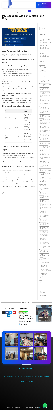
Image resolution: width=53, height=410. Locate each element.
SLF (40, 282)
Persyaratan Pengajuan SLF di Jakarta (43, 276)
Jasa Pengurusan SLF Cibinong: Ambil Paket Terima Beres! (44, 49)
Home (5, 12)
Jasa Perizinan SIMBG (44, 251)
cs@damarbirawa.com (28, 379)
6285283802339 (29, 381)
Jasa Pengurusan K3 (44, 87)
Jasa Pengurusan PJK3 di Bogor (15, 51)
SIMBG (40, 280)
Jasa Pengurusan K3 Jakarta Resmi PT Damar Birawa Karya (44, 39)
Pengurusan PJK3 (43, 269)
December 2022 (42, 67)
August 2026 (42, 65)
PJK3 (18, 55)
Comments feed (42, 294)
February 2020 (42, 71)
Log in (40, 291)
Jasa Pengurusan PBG (44, 91)
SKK (40, 281)
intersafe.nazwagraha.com (10, 90)
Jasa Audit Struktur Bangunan (23, 54)
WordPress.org (42, 295)
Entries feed (42, 292)
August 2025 (42, 66)
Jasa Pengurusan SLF (44, 181)
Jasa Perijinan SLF (43, 242)
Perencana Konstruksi (45, 270)
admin (13, 54)
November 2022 (42, 69)
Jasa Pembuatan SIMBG (44, 83)
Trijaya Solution (42, 407)
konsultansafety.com (9, 79)
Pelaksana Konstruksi (44, 262)
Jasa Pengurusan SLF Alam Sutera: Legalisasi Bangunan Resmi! (45, 44)
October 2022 (42, 70)
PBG (40, 261)
